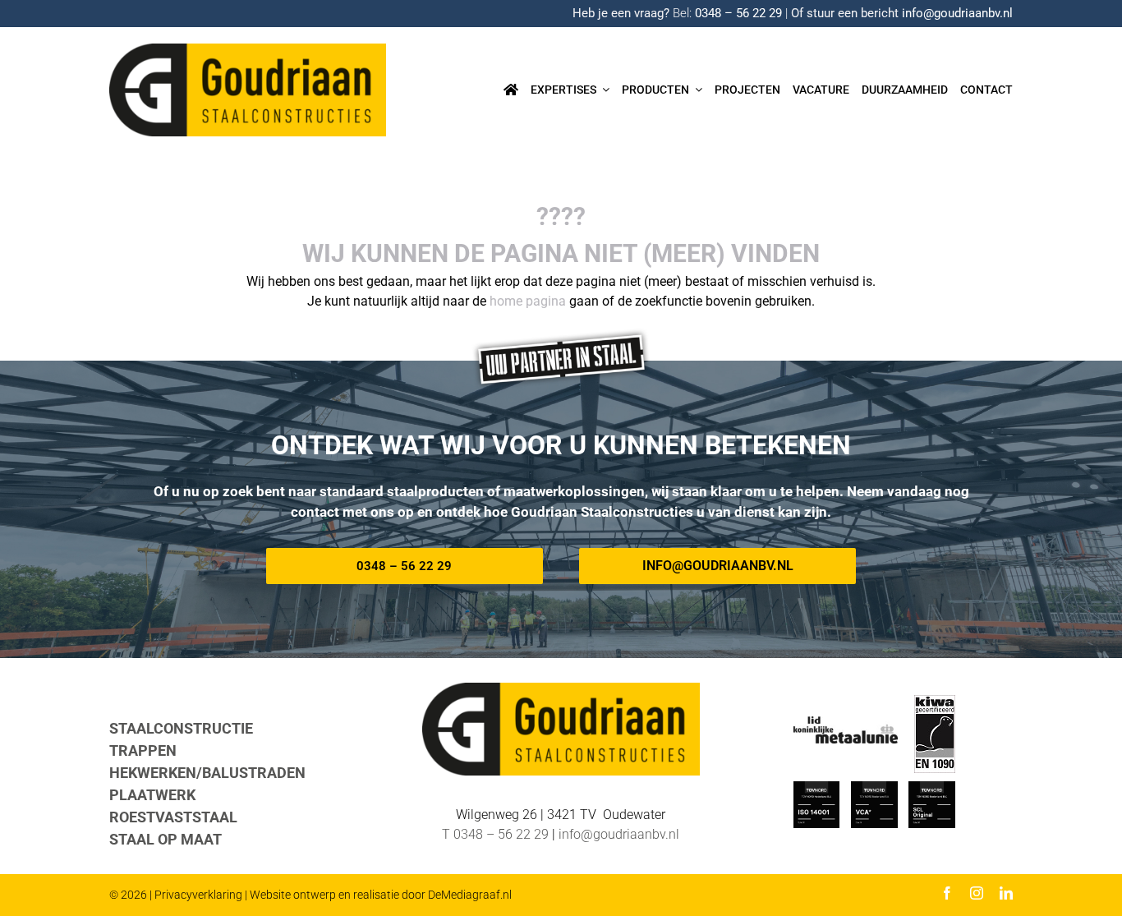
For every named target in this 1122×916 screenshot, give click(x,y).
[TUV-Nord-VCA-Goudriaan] (874, 787)
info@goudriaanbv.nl (957, 13)
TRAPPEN (143, 750)
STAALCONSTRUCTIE (181, 728)
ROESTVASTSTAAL (173, 817)
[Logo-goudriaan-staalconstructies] (247, 50)
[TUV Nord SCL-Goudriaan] (931, 787)
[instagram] (976, 893)
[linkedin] (1006, 893)
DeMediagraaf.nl (470, 894)
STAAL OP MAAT (165, 839)
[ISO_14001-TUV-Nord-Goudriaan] (816, 787)
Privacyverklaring (198, 894)
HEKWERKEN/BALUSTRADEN (207, 772)
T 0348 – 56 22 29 (495, 834)
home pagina (528, 301)
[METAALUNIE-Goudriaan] (845, 722)
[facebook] (947, 893)
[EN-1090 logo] (934, 701)
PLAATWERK (152, 794)
